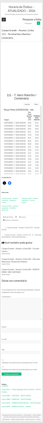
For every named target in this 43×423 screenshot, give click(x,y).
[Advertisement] (21, 64)
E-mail (4, 339)
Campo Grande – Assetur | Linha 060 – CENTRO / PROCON (10, 208)
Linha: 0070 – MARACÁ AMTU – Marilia (16, 406)
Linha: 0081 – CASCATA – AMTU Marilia (16, 395)
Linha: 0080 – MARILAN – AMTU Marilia (16, 399)
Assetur (23, 217)
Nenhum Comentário (11, 220)
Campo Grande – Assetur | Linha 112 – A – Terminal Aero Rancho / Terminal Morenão (21, 236)
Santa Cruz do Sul (30, 419)
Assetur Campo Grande (17, 419)
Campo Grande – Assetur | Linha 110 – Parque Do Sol (21, 228)
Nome (4, 327)
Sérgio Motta (9, 217)
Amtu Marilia (6, 419)
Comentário (6, 297)
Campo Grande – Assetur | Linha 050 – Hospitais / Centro (10, 200)
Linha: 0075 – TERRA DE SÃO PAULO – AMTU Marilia (21, 403)
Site (3, 350)
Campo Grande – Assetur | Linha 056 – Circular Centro (30, 200)
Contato (38, 419)
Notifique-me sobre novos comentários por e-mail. (20, 363)
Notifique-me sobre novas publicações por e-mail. (19, 369)
